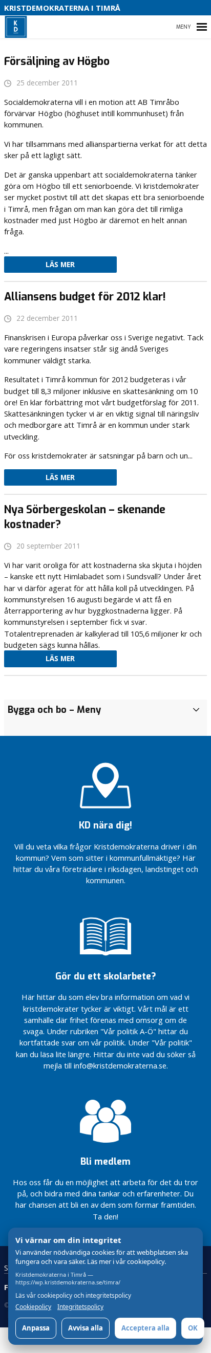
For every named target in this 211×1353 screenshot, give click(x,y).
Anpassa (36, 1328)
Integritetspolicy (80, 1307)
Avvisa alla (85, 1328)
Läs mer (60, 264)
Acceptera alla (145, 1328)
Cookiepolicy (33, 1307)
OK (193, 1328)
